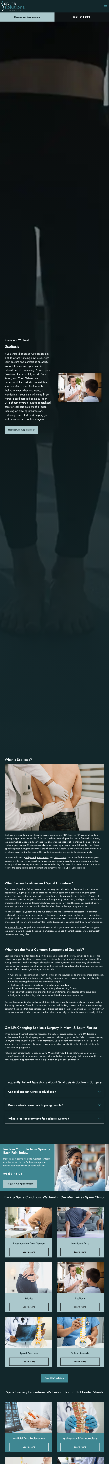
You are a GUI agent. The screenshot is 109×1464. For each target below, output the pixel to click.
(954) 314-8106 (12, 1174)
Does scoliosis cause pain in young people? (35, 1105)
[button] (105, 6)
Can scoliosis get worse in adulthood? (32, 1092)
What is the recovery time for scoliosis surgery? (38, 1119)
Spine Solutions (15, 927)
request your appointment (22, 1059)
